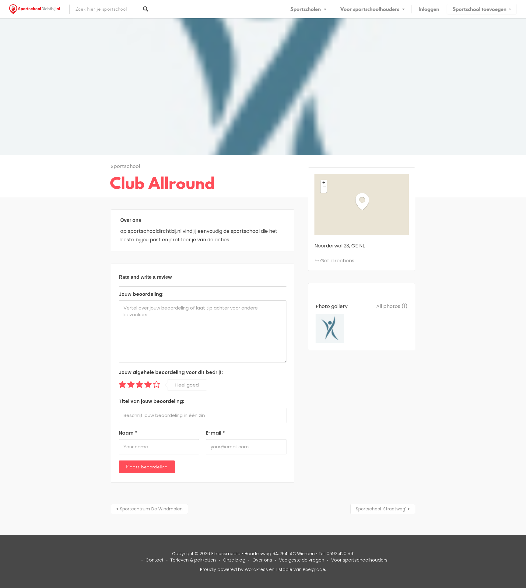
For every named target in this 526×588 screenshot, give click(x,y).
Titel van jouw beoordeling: (151, 401)
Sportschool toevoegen (480, 9)
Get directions (337, 260)
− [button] (323, 189)
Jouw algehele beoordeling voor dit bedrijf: (171, 372)
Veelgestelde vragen (301, 560)
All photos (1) (392, 306)
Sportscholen (305, 9)
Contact (154, 560)
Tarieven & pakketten (193, 560)
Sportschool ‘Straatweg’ (381, 509)
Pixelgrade (314, 569)
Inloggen (429, 9)
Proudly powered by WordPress (234, 569)
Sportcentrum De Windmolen (151, 509)
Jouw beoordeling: (141, 294)
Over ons (262, 560)
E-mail (215, 433)
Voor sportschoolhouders (369, 9)
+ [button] (323, 182)
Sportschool (125, 166)
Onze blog (234, 560)
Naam (128, 433)
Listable (284, 569)
